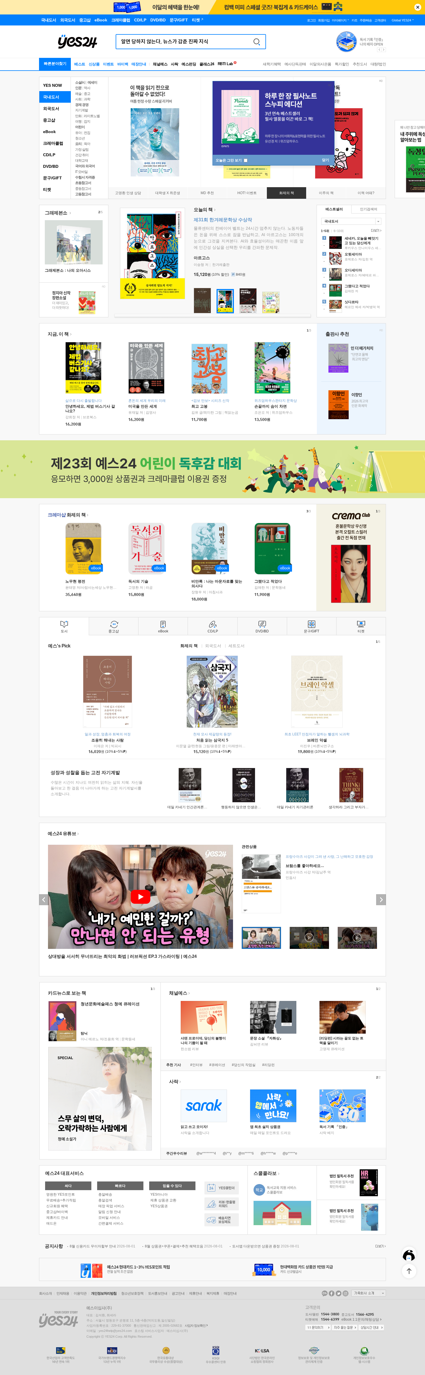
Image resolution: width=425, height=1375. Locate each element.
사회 (78, 99)
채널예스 (178, 993)
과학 (87, 99)
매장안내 (139, 64)
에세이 (92, 82)
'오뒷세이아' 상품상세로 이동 (351, 259)
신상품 (94, 64)
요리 (78, 144)
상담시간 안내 (371, 1328)
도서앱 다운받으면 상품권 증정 (265, 1246)
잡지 (87, 121)
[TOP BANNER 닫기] (418, 7)
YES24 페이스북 (332, 1293)
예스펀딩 (189, 64)
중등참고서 (83, 189)
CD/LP (49, 154)
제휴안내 (195, 1293)
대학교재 (81, 161)
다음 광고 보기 (384, 50)
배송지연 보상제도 (221, 1219)
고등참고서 (83, 194)
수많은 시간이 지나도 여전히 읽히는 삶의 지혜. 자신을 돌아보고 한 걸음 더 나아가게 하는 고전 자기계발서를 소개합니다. (97, 788)
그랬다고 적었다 (268, 581)
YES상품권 (159, 1206)
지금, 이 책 (58, 334)
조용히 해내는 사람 (107, 740)
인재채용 (62, 1293)
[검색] (256, 42)
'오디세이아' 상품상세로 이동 (351, 275)
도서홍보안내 (157, 1293)
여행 (78, 121)
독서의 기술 (138, 581)
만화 (78, 116)
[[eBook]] (85, 549)
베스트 (79, 64)
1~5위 (325, 231)
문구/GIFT (52, 178)
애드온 (51, 1223)
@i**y (227, 1153)
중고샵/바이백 (57, 1212)
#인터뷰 (196, 1065)
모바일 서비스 (109, 1218)
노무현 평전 (75, 581)
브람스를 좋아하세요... (305, 866)
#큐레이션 (217, 1065)
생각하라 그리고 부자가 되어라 (352, 807)
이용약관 (80, 1293)
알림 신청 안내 (109, 1212)
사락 (174, 64)
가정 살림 (81, 150)
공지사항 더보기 (380, 1246)
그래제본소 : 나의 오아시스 (68, 270)
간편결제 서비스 (110, 1223)
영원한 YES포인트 (60, 1194)
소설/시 (80, 82)
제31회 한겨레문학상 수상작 (223, 219)
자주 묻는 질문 (344, 1328)
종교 (87, 94)
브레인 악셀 (317, 740)
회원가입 (324, 20)
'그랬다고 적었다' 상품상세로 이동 (351, 291)
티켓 (47, 189)
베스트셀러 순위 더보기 (375, 231)
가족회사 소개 (368, 1293)
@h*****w (268, 1153)
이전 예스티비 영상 (44, 899)
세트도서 (236, 645)
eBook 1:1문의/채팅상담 (360, 1319)
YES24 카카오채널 (325, 1293)
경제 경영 (81, 105)
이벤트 (108, 64)
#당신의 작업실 (244, 1065)
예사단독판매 (295, 64)
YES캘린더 (221, 1187)
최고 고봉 (199, 406)
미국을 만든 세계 (142, 406)
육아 (87, 144)
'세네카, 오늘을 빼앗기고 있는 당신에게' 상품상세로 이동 (351, 243)
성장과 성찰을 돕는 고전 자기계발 (85, 772)
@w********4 (206, 1153)
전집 (87, 133)
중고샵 (49, 120)
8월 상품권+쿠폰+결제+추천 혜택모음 (184, 1246)
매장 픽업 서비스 (111, 1206)
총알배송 (105, 1194)
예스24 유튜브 (62, 833)
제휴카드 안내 (57, 1218)
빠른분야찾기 (55, 63)
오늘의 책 (203, 209)
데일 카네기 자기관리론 (295, 807)
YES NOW (52, 85)
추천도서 (360, 64)
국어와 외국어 (85, 166)
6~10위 (339, 231)
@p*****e (289, 1153)
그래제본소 (56, 212)
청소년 (80, 138)
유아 (78, 133)
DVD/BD (50, 166)
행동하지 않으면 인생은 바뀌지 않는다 (250, 807)
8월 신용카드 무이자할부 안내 (102, 1246)
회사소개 (45, 1293)
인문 (78, 88)
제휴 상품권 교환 (163, 1200)
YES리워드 (221, 1203)
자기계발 (81, 110)
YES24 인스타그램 (345, 1293)
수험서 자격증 (85, 177)
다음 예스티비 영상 (381, 899)
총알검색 (105, 1200)
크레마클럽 (53, 143)
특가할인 (342, 64)
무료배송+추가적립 (61, 1200)
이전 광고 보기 (379, 50)
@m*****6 (246, 1153)
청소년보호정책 (132, 1293)
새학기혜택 (272, 64)
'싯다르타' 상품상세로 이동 (351, 307)
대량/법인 (378, 64)
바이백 (122, 64)
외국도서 (51, 108)
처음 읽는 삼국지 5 (212, 740)
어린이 (80, 127)
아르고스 (202, 257)
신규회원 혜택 (57, 1206)
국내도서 (51, 97)
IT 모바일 (81, 172)
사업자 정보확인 (195, 1325)
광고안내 (178, 1293)
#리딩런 (268, 1065)
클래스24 (206, 64)
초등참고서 (83, 183)
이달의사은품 (320, 64)
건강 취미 (81, 155)
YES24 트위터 (338, 1293)
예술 (78, 94)
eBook (49, 131)
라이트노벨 (92, 116)
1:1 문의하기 (318, 1328)
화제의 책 (67, 514)
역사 (87, 88)
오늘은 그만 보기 (229, 160)
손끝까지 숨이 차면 (270, 406)
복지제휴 (212, 1293)
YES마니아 (159, 1194)
